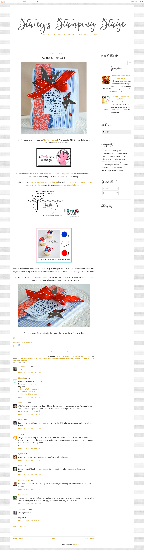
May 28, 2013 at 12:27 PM (30, 489)
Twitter (53, 352)
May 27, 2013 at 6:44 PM (29, 448)
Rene (20, 466)
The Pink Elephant (50, 140)
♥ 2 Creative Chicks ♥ (26, 391)
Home (54, 539)
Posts (106, 189)
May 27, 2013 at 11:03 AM (30, 414)
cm (19, 434)
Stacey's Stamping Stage (72, 25)
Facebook (46, 352)
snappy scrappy (24, 366)
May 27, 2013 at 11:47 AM (30, 429)
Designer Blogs (77, 544)
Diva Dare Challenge (56, 358)
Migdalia (21, 378)
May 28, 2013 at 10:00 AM (30, 475)
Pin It (15, 346)
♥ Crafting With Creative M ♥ (29, 389)
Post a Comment (20, 527)
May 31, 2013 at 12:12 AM (30, 504)
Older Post (89, 539)
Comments (108, 193)
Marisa (21, 420)
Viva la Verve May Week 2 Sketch (44, 182)
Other (68, 352)
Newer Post (18, 539)
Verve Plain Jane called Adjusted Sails (58, 174)
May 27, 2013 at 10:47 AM (30, 373)
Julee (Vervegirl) (24, 480)
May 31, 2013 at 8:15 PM (29, 521)
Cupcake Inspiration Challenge (33, 358)
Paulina (21, 495)
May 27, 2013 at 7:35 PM (29, 460)
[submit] (130, 62)
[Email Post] (92, 356)
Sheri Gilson (23, 403)
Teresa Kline (23, 509)
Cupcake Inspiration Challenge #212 (69, 185)
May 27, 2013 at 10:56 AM (30, 397)
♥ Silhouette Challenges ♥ (28, 394)
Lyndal (20, 454)
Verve (84, 358)
